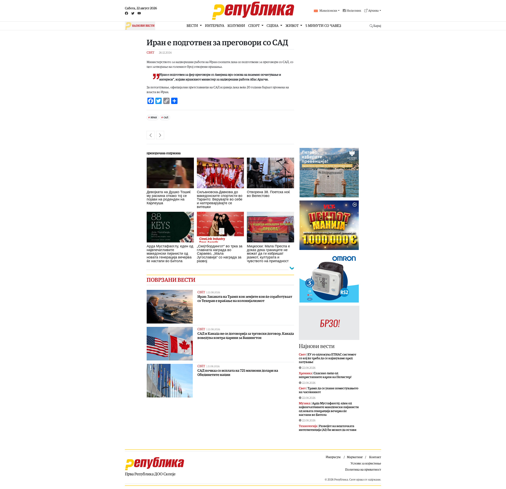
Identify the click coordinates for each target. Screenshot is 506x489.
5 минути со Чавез (323, 26)
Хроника (305, 373)
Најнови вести (317, 346)
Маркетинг (355, 457)
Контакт (375, 457)
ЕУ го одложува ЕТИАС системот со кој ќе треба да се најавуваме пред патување (327, 358)
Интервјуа (214, 26)
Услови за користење (366, 463)
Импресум (333, 457)
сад (166, 117)
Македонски (328, 10)
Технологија (308, 426)
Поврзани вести (171, 280)
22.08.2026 (213, 292)
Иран (154, 117)
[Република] (253, 11)
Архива (373, 10)
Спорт (254, 26)
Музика (304, 403)
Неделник (354, 10)
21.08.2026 (213, 366)
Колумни (236, 26)
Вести (193, 26)
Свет (150, 52)
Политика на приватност (363, 469)
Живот (292, 26)
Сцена (273, 26)
